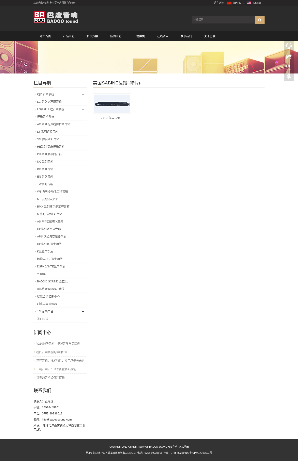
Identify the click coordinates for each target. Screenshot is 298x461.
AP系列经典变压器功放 (51, 236)
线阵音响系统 (45, 94)
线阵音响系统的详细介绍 (52, 352)
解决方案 (92, 36)
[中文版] (234, 2)
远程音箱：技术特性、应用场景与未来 (60, 360)
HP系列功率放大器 (49, 229)
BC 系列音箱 (45, 169)
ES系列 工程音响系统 (50, 109)
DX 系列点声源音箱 (49, 101)
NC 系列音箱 (45, 161)
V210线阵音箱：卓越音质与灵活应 (58, 343)
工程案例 (139, 36)
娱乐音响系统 (45, 116)
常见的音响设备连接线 (50, 377)
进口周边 (42, 318)
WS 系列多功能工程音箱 (52, 191)
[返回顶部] (289, 77)
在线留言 (162, 36)
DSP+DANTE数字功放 (51, 266)
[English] (255, 2)
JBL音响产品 (45, 311)
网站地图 (184, 446)
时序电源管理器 (47, 304)
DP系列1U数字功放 (49, 244)
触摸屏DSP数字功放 (50, 259)
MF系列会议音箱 (47, 199)
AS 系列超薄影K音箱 (50, 221)
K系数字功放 (45, 251)
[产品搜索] (260, 20)
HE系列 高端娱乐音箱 (50, 146)
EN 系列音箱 (45, 176)
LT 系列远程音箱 (47, 131)
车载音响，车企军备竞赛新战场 (56, 369)
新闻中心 (115, 36)
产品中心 (68, 36)
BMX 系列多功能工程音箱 (53, 206)
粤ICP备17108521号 (200, 452)
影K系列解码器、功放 (50, 289)
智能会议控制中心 (48, 296)
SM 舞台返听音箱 (48, 139)
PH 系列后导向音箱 (49, 154)
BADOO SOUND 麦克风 (52, 281)
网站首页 (45, 36)
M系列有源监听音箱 (49, 214)
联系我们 (186, 36)
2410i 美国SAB (110, 117)
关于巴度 (209, 36)
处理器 (41, 274)
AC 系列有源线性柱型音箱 (53, 124)
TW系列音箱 (45, 184)
